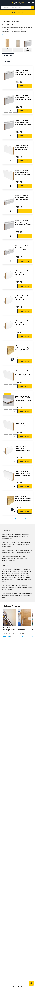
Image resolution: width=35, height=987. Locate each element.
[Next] (30, 618)
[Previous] (6, 618)
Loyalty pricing (17, 12)
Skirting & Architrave (28, 49)
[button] (2, 3)
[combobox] (16, 7)
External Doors (18, 49)
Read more (5, 35)
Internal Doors (7, 49)
